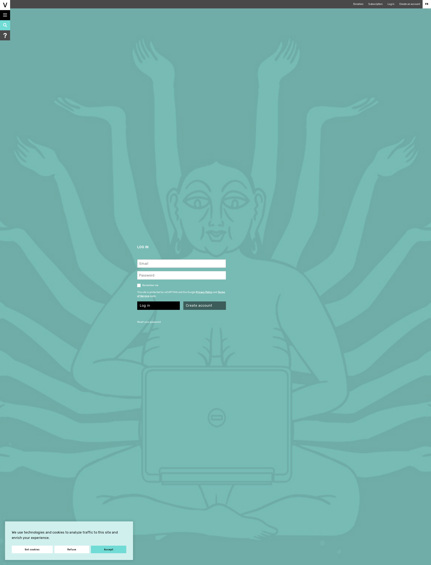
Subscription (375, 4)
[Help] (5, 35)
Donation (358, 4)
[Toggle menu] (5, 15)
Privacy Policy (204, 292)
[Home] (5, 5)
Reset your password (149, 322)
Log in (391, 4)
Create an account (409, 4)
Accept (108, 549)
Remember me (150, 285)
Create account (199, 305)
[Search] (5, 25)
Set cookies (32, 549)
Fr (426, 4)
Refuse (71, 549)
